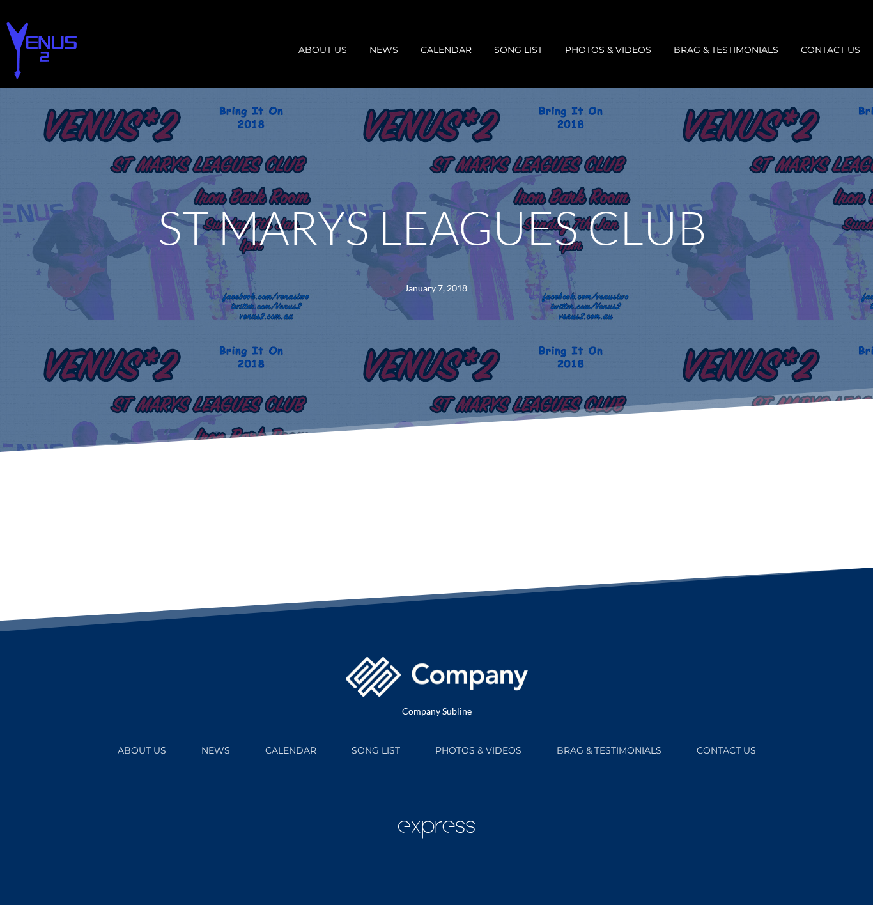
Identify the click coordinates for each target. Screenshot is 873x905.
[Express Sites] (436, 835)
